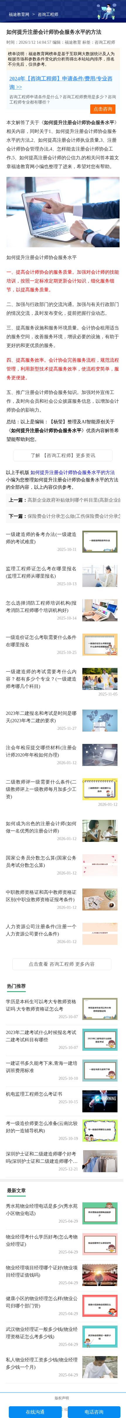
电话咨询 (94, 1411)
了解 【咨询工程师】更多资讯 (63, 455)
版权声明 (62, 1398)
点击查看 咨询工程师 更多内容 (62, 964)
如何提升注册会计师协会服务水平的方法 (72, 472)
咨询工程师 (48, 14)
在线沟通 (35, 1411)
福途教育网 (19, 14)
